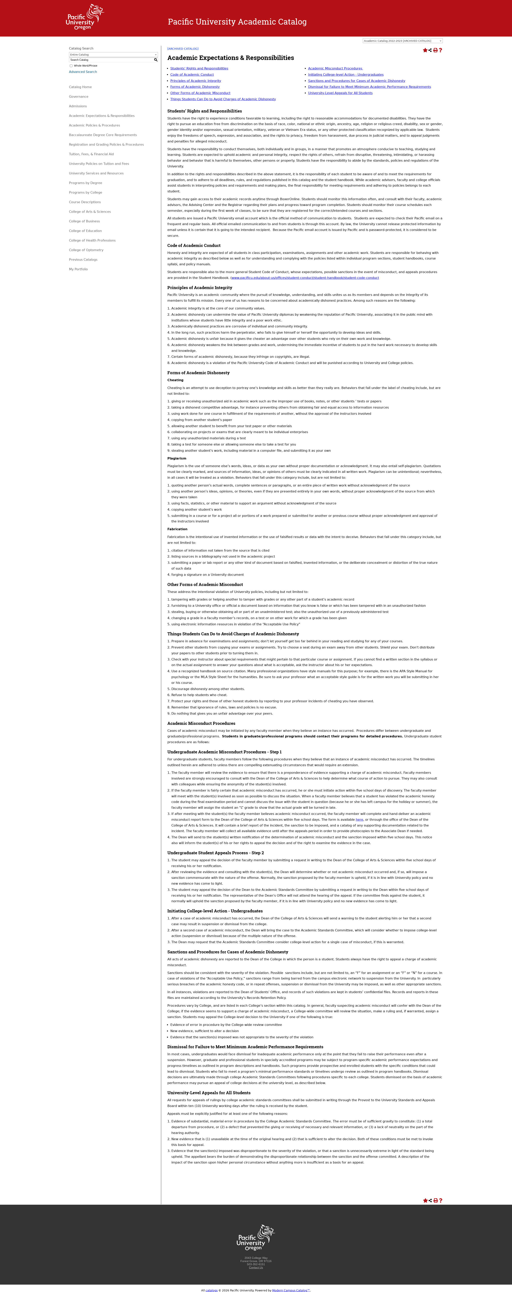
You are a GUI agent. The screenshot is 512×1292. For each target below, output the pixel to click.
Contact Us (256, 1267)
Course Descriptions (85, 202)
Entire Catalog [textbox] (79, 54)
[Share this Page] (430, 50)
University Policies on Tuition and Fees (99, 164)
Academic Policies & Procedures (94, 125)
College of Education (85, 231)
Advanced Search (83, 72)
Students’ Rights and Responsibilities (199, 68)
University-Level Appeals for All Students (340, 93)
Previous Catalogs (83, 260)
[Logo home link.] (85, 29)
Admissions (78, 106)
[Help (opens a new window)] (440, 50)
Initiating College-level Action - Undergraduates (346, 75)
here (359, 820)
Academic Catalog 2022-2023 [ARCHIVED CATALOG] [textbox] (397, 40)
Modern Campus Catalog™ (291, 1290)
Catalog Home (80, 87)
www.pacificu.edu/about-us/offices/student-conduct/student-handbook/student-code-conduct (305, 278)
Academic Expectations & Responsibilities (102, 116)
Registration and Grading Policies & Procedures (106, 144)
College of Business (84, 221)
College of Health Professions (92, 240)
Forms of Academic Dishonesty (195, 87)
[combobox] (403, 40)
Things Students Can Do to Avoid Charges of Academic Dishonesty (223, 99)
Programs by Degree (85, 183)
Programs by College (85, 192)
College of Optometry (86, 250)
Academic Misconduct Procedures (335, 68)
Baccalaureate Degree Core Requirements (103, 135)
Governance (78, 96)
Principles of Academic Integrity (195, 81)
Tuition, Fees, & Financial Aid (91, 154)
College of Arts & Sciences (90, 212)
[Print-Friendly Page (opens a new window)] (435, 50)
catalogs (212, 1290)
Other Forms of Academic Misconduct (200, 93)
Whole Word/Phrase (85, 65)
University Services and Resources (96, 173)
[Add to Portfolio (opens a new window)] (425, 50)
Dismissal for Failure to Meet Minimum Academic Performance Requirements (369, 87)
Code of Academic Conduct (192, 75)
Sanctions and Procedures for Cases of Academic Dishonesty (356, 81)
